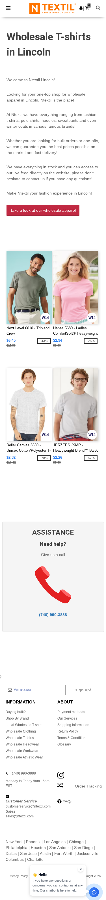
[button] (81, 8)
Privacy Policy (18, 876)
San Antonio (60, 847)
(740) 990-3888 (53, 614)
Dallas (11, 853)
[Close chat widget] (80, 869)
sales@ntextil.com (20, 816)
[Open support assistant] (94, 892)
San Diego (83, 847)
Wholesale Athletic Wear (24, 757)
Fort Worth (63, 853)
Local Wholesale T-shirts (24, 725)
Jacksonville (87, 853)
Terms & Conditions (72, 738)
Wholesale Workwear (22, 751)
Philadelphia (16, 847)
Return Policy (67, 731)
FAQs (67, 801)
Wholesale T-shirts (20, 738)
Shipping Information (73, 725)
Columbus (15, 859)
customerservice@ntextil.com (28, 806)
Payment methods (71, 712)
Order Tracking (88, 786)
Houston (38, 847)
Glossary (64, 744)
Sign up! (83, 690)
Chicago (76, 841)
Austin (45, 853)
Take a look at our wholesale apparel (43, 210)
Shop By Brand (17, 718)
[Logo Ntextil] (52, 8)
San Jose (28, 853)
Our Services (67, 718)
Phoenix (33, 841)
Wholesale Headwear (22, 744)
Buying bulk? (16, 712)
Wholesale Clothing (21, 731)
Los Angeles (55, 841)
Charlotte (35, 859)
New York (14, 841)
